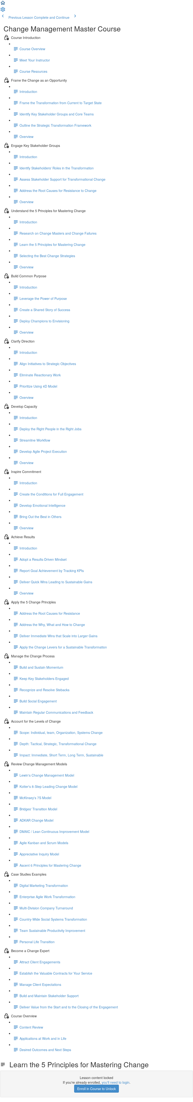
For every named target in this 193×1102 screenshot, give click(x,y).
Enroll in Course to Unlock (96, 1088)
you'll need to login (115, 1082)
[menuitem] (3, 10)
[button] (3, 4)
